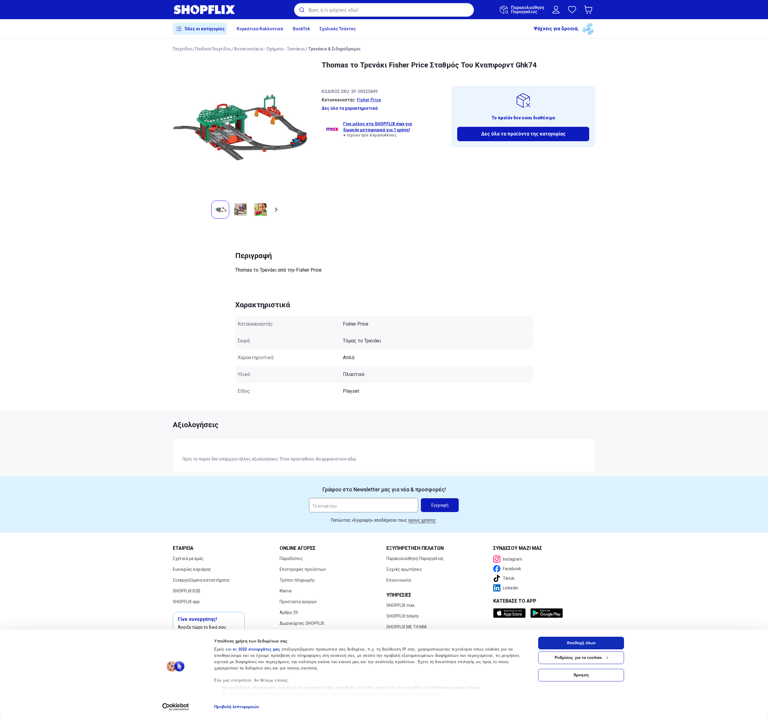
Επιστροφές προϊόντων (303, 569)
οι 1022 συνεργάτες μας (256, 649)
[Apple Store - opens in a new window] (510, 613)
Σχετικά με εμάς (188, 558)
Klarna (286, 590)
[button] (589, 9)
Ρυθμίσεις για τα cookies (578, 657)
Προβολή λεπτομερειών (236, 707)
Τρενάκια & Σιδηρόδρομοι (334, 48)
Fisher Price (369, 99)
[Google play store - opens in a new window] (546, 613)
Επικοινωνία (398, 580)
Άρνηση (581, 675)
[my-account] (555, 9)
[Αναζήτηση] (301, 9)
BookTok (301, 28)
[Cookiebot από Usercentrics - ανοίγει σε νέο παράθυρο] (175, 707)
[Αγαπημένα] (572, 9)
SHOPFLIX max (400, 605)
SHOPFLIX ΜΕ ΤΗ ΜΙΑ (406, 626)
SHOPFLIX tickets (402, 616)
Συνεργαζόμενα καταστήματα (201, 580)
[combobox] (384, 10)
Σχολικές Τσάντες (338, 28)
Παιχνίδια (182, 48)
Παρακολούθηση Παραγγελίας (415, 558)
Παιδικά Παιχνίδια (212, 48)
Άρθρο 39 (289, 612)
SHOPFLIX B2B (186, 590)
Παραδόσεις (291, 558)
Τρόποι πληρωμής (297, 580)
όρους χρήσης (422, 520)
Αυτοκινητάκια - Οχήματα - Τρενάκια (269, 48)
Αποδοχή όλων (581, 643)
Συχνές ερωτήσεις (404, 569)
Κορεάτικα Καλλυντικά (260, 28)
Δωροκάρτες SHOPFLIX (302, 623)
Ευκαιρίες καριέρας (192, 569)
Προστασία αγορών (298, 601)
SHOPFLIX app (186, 601)
